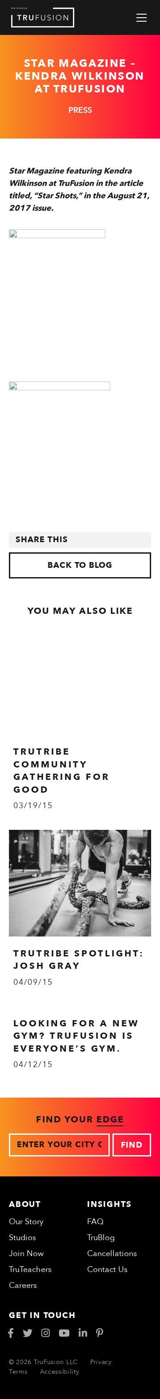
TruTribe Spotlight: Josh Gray (78, 960)
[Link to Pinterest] (100, 1333)
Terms (18, 1372)
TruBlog (101, 1237)
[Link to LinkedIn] (83, 1333)
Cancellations (112, 1253)
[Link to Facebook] (11, 1333)
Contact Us (107, 1269)
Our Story (26, 1221)
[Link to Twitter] (27, 1333)
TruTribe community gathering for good (61, 770)
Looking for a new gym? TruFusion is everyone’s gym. (76, 1036)
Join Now (26, 1253)
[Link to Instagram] (45, 1333)
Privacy (101, 1362)
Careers (23, 1285)
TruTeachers (30, 1269)
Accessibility (60, 1372)
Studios (22, 1237)
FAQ (95, 1221)
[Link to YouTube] (64, 1333)
